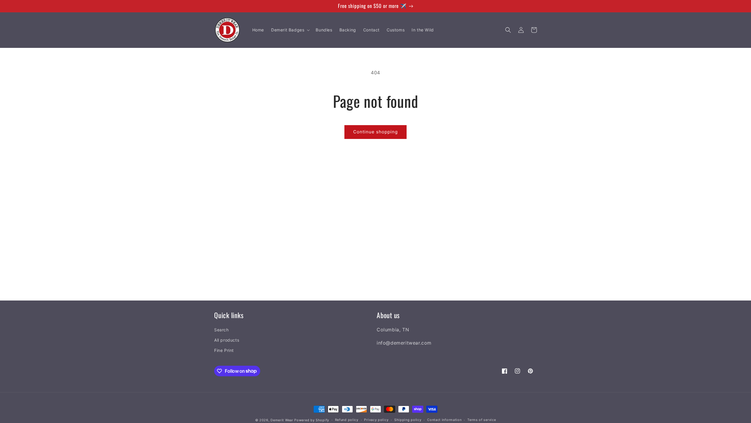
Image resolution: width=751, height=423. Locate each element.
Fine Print (224, 350)
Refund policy (346, 420)
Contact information (444, 420)
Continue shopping (375, 132)
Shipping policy (408, 420)
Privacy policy (376, 420)
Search (221, 329)
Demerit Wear (281, 420)
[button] (290, 30)
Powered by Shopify (311, 420)
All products (226, 340)
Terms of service (481, 420)
